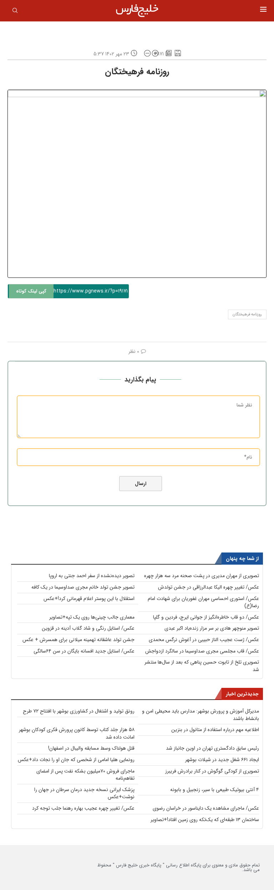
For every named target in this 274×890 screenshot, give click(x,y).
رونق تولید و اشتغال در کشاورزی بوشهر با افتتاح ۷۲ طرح (79, 711)
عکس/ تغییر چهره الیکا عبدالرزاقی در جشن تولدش (208, 587)
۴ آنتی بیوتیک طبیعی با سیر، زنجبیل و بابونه (214, 790)
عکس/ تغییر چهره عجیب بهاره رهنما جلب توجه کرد (83, 808)
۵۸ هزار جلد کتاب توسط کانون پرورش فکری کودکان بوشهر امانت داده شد (77, 733)
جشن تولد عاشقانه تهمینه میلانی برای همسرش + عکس (78, 640)
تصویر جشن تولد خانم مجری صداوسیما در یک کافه (83, 587)
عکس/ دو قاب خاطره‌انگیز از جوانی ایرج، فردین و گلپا (206, 617)
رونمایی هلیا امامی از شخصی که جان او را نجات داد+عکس (76, 760)
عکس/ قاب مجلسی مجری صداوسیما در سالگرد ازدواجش (202, 651)
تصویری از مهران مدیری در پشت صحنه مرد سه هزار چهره (201, 576)
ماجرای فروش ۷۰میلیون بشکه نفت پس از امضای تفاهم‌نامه (85, 774)
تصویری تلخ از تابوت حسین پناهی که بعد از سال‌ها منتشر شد (201, 666)
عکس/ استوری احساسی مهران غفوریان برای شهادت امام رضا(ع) (203, 602)
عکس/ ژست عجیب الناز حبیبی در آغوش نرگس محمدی (204, 640)
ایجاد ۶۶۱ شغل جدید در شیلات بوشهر (222, 760)
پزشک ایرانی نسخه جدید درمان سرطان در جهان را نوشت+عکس (84, 793)
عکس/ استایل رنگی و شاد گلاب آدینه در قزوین (88, 628)
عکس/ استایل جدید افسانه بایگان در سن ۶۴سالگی (84, 651)
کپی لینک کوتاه (31, 291)
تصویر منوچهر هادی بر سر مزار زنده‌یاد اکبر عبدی (211, 628)
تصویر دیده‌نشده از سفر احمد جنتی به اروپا (92, 576)
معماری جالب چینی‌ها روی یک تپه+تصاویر (92, 617)
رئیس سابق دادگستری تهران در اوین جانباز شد (212, 748)
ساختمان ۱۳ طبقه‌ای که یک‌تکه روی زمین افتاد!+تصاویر (205, 820)
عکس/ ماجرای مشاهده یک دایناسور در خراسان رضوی (206, 808)
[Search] (15, 12)
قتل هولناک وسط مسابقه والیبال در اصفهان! (91, 748)
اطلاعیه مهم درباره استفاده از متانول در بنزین (215, 730)
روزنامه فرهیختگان (247, 314)
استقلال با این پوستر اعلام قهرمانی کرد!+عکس (89, 598)
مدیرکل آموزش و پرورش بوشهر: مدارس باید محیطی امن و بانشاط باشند (200, 714)
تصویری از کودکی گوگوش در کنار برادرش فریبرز (212, 771)
